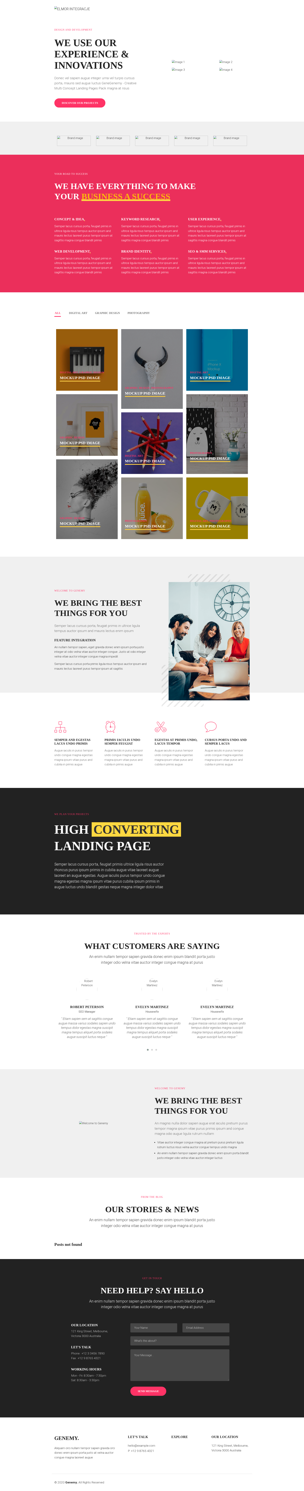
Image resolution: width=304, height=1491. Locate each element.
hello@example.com (141, 1445)
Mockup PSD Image (80, 378)
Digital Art (78, 313)
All (58, 313)
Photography (139, 313)
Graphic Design (107, 313)
